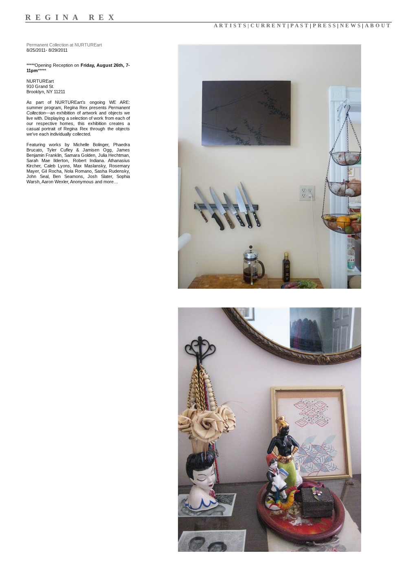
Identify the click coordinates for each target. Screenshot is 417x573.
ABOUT (378, 25)
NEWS (351, 25)
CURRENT (269, 25)
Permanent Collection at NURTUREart (64, 44)
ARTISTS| (232, 25)
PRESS (325, 25)
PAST (300, 25)
